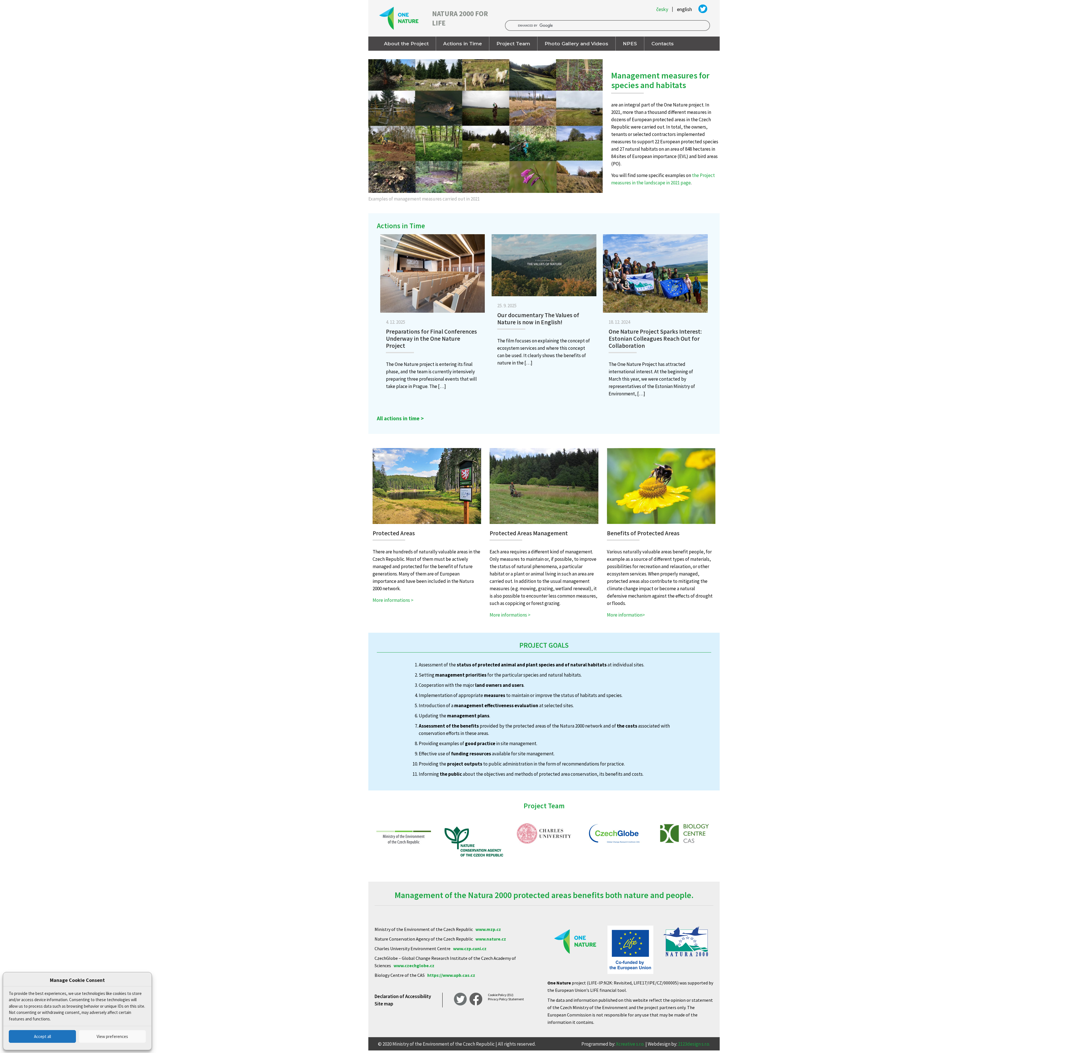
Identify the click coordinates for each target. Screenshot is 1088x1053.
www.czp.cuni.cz (469, 948)
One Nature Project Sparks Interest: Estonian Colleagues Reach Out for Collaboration (655, 338)
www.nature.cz (490, 939)
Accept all (42, 1036)
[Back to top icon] (1061, 1041)
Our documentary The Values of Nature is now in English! (538, 318)
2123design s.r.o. (694, 1044)
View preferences (112, 1036)
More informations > (393, 600)
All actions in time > (400, 418)
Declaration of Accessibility (403, 996)
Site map (384, 1004)
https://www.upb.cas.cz (451, 975)
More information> (626, 615)
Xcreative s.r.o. (630, 1044)
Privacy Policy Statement (506, 999)
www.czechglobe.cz (414, 965)
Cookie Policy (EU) (500, 995)
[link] (485, 131)
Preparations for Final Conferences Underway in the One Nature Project (431, 338)
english (684, 9)
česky (662, 9)
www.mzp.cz (488, 929)
